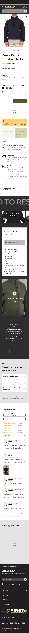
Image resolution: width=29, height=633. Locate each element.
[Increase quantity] (10, 101)
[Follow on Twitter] (6, 584)
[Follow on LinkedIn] (19, 584)
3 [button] (14, 513)
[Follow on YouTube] (13, 584)
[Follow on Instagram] (9, 584)
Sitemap (19, 630)
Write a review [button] (14, 415)
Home (3, 51)
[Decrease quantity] (3, 101)
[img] (11, 440)
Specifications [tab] (13, 242)
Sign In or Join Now (20, 124)
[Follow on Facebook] (2, 584)
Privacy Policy (14, 630)
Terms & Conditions (6, 630)
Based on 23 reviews (8, 413)
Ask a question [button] (14, 419)
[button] (5, 63)
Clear (23, 11)
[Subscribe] (25, 579)
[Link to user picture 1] (6, 470)
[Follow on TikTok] (16, 584)
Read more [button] (6, 450)
